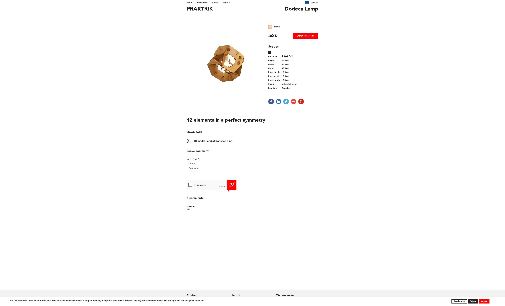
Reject (473, 301)
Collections (202, 3)
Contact (192, 295)
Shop (189, 3)
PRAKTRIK (200, 9)
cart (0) (314, 3)
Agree (484, 301)
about (215, 3)
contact (226, 3)
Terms (235, 295)
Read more (459, 301)
